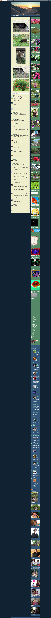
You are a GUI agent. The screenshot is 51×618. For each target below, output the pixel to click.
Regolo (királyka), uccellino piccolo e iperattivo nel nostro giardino (37, 351)
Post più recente (13, 210)
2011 (32, 333)
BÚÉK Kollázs (37, 385)
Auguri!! (37, 436)
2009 (32, 335)
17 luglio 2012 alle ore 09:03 (17, 182)
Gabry (14, 112)
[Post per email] (21, 93)
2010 (32, 334)
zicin (14, 126)
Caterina (37, 340)
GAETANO (34, 425)
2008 (32, 336)
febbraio (34, 331)
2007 (32, 337)
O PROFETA (34, 363)
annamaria (15, 119)
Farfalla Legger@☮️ (16, 96)
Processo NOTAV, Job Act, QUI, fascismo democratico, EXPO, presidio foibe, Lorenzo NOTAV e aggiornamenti (36, 405)
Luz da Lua (15, 134)
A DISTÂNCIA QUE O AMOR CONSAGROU (37, 365)
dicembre (34, 316)
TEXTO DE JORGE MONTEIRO (37, 463)
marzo (33, 330)
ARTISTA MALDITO (35, 478)
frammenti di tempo (35, 390)
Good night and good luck (37, 396)
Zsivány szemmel (35, 470)
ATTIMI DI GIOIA (34, 326)
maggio (33, 328)
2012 (32, 315)
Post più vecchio (28, 210)
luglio (33, 321)
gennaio (34, 332)
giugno (33, 327)
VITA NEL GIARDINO (34, 325)
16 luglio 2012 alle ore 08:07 (17, 169)
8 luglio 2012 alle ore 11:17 (17, 147)
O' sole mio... (34, 324)
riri (14, 154)
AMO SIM (34, 454)
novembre (34, 317)
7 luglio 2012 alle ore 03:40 (17, 137)
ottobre (33, 318)
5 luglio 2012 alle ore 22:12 (17, 106)
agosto (33, 320)
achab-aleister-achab (35, 443)
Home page (20, 210)
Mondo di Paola (35, 356)
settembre (34, 319)
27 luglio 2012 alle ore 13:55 (17, 206)
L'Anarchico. (34, 444)
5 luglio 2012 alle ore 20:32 (17, 100)
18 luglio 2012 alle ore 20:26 (17, 197)
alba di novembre (37, 391)
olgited (15, 159)
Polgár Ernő (34, 486)
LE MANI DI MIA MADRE (37, 378)
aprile (33, 329)
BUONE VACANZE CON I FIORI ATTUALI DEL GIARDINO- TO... (35, 323)
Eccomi (34, 349)
